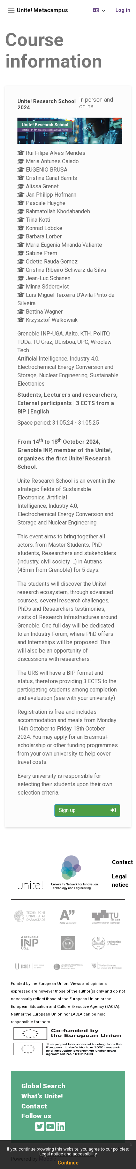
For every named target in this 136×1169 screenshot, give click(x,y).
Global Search (43, 1086)
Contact (122, 862)
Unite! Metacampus (42, 10)
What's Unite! (42, 1096)
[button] (98, 10)
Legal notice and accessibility (68, 1154)
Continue (68, 1163)
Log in (122, 10)
